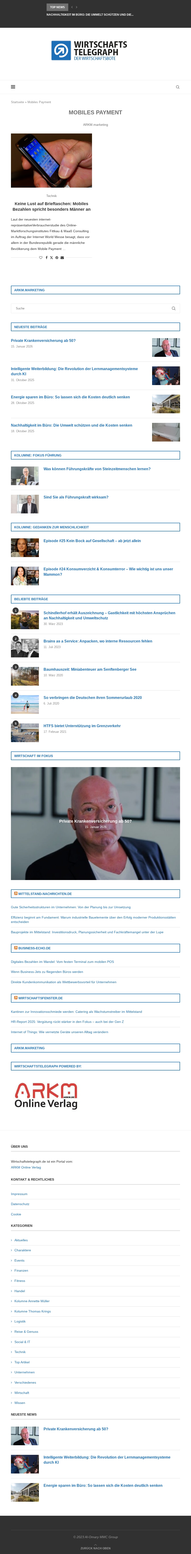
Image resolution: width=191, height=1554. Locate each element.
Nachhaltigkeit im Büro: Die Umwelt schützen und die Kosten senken (71, 425)
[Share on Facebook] (47, 258)
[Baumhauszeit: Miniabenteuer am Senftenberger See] (25, 676)
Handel (19, 1291)
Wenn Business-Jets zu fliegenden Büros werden (47, 972)
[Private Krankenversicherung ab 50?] (166, 347)
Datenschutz (20, 1204)
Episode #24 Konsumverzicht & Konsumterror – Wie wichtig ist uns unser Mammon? (108, 571)
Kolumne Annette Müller (32, 1301)
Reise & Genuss (26, 1331)
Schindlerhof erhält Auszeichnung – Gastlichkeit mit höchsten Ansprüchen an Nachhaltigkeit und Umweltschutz (109, 615)
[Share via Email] (62, 258)
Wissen (19, 1403)
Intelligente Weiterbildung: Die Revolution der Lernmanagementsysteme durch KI (74, 371)
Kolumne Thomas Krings (32, 1311)
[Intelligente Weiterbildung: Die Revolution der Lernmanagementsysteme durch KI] (166, 375)
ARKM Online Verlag (26, 1167)
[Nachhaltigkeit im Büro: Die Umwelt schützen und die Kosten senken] (166, 432)
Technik (20, 1352)
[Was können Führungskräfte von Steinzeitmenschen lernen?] (25, 476)
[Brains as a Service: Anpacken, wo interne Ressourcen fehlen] (25, 648)
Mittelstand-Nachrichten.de (45, 894)
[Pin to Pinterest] (56, 258)
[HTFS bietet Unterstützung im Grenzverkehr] (25, 732)
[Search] (177, 87)
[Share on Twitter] (51, 258)
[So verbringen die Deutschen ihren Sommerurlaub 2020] (25, 704)
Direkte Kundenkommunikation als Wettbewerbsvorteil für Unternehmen (63, 982)
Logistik (20, 1321)
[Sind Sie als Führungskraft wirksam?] (25, 504)
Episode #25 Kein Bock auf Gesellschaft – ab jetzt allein (92, 541)
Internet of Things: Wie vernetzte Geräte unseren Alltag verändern (59, 1032)
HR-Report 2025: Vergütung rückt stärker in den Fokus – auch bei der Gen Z (67, 1022)
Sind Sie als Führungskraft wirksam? (76, 497)
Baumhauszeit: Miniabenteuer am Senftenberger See (90, 669)
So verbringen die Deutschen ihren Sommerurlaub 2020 (93, 698)
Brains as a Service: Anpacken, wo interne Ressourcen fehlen (98, 641)
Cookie (16, 1214)
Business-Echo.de (34, 948)
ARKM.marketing (95, 124)
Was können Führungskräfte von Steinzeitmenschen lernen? (97, 469)
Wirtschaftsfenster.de (40, 998)
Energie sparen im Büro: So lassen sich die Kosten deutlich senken (70, 397)
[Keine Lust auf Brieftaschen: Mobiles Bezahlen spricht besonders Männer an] (51, 160)
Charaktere (22, 1250)
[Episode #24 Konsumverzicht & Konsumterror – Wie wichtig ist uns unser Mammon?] (25, 576)
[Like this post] (40, 258)
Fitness (19, 1281)
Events (19, 1260)
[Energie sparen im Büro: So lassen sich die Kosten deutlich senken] (166, 404)
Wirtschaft (21, 1393)
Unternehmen (24, 1372)
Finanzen (21, 1270)
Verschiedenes (25, 1382)
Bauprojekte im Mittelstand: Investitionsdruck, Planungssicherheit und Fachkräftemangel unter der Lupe (87, 932)
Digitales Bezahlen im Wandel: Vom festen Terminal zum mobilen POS (62, 962)
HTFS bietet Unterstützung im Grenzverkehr (82, 726)
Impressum (19, 1194)
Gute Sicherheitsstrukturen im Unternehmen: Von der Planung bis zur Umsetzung (71, 907)
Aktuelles (21, 1240)
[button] (72, 7)
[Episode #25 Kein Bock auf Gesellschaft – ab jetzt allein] (25, 547)
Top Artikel (22, 1362)
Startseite (17, 102)
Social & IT (22, 1342)
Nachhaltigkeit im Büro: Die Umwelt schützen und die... (90, 14)
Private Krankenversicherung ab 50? (43, 341)
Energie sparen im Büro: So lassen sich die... (82, 7)
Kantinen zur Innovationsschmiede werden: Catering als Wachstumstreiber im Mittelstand (76, 1012)
